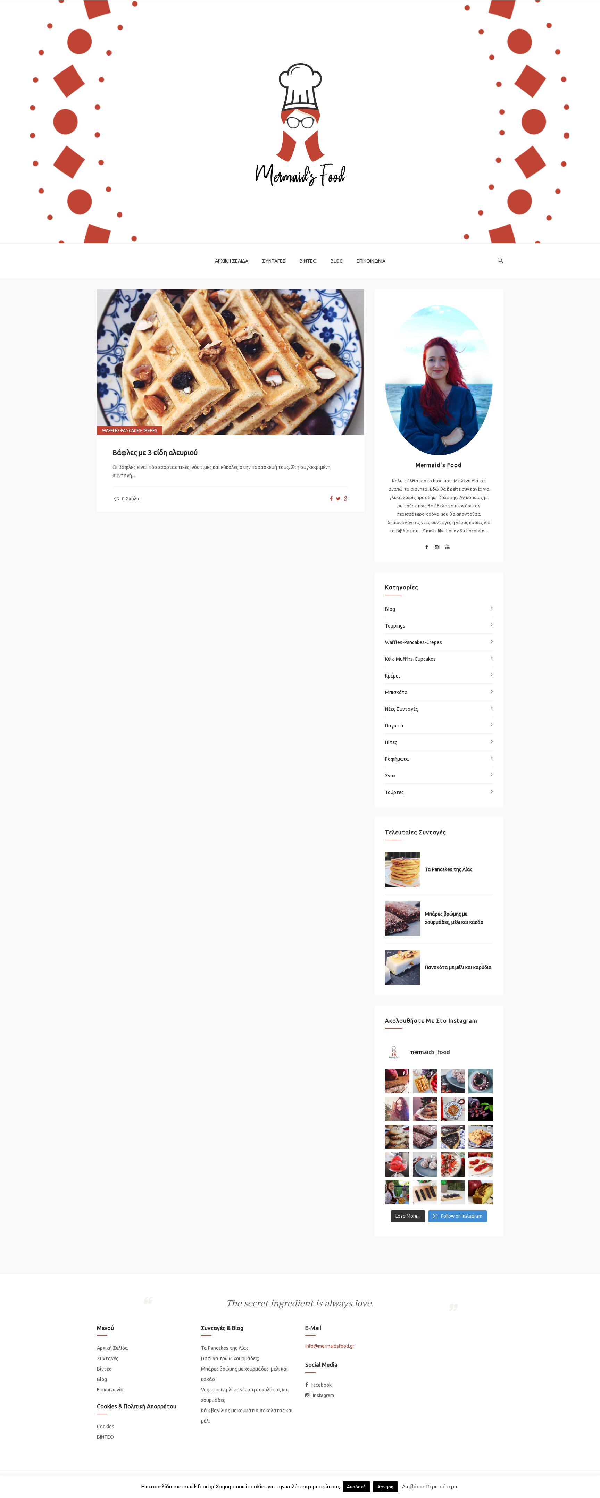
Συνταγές (274, 261)
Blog (337, 261)
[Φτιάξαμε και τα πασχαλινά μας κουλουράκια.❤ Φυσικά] (397, 1192)
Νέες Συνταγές (401, 709)
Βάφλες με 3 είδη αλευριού (155, 452)
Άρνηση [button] (385, 1486)
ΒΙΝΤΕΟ (105, 1437)
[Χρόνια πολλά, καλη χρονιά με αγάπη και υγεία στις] (397, 1109)
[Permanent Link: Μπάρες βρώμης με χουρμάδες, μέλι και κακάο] (402, 918)
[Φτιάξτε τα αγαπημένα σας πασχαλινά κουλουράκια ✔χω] (425, 1081)
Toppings (395, 626)
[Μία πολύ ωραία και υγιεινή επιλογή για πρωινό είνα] (453, 1164)
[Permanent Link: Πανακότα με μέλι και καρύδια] (402, 967)
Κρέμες (393, 676)
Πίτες (391, 742)
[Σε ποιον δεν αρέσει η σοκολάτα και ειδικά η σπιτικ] (425, 1192)
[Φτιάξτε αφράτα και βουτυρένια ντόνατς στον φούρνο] (480, 1081)
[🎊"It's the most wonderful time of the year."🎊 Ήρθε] (397, 1137)
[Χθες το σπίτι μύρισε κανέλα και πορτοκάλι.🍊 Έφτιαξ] (425, 1109)
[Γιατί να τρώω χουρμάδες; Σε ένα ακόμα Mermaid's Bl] (480, 1109)
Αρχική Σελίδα (231, 261)
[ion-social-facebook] (426, 548)
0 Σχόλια (131, 499)
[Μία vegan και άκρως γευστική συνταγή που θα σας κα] (453, 1137)
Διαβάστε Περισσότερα (429, 1486)
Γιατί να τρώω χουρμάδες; (230, 1358)
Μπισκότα (396, 692)
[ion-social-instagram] (437, 548)
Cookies (105, 1426)
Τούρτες (394, 792)
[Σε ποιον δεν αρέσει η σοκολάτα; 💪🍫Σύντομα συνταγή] (453, 1192)
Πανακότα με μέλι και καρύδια (458, 967)
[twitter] (338, 498)
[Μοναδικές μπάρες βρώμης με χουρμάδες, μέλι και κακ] (425, 1137)
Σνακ (390, 776)
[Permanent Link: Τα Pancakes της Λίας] (402, 869)
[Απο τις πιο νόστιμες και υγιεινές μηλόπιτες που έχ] (480, 1192)
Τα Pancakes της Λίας (449, 869)
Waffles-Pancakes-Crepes (129, 430)
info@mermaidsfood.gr (330, 1346)
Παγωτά (394, 726)
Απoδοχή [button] (356, 1486)
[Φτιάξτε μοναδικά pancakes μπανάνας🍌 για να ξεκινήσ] (453, 1109)
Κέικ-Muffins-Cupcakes (410, 659)
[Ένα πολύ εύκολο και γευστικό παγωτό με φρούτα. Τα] (397, 1164)
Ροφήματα (397, 759)
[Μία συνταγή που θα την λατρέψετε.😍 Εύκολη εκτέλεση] (453, 1081)
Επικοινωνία (371, 261)
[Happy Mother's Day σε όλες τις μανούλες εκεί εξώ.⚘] (397, 1081)
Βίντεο (308, 261)
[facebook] (331, 498)
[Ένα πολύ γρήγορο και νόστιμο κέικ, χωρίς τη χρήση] (480, 1137)
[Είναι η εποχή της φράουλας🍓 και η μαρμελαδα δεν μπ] (480, 1164)
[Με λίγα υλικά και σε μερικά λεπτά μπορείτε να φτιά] (425, 1164)
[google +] (346, 498)
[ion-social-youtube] (447, 548)
